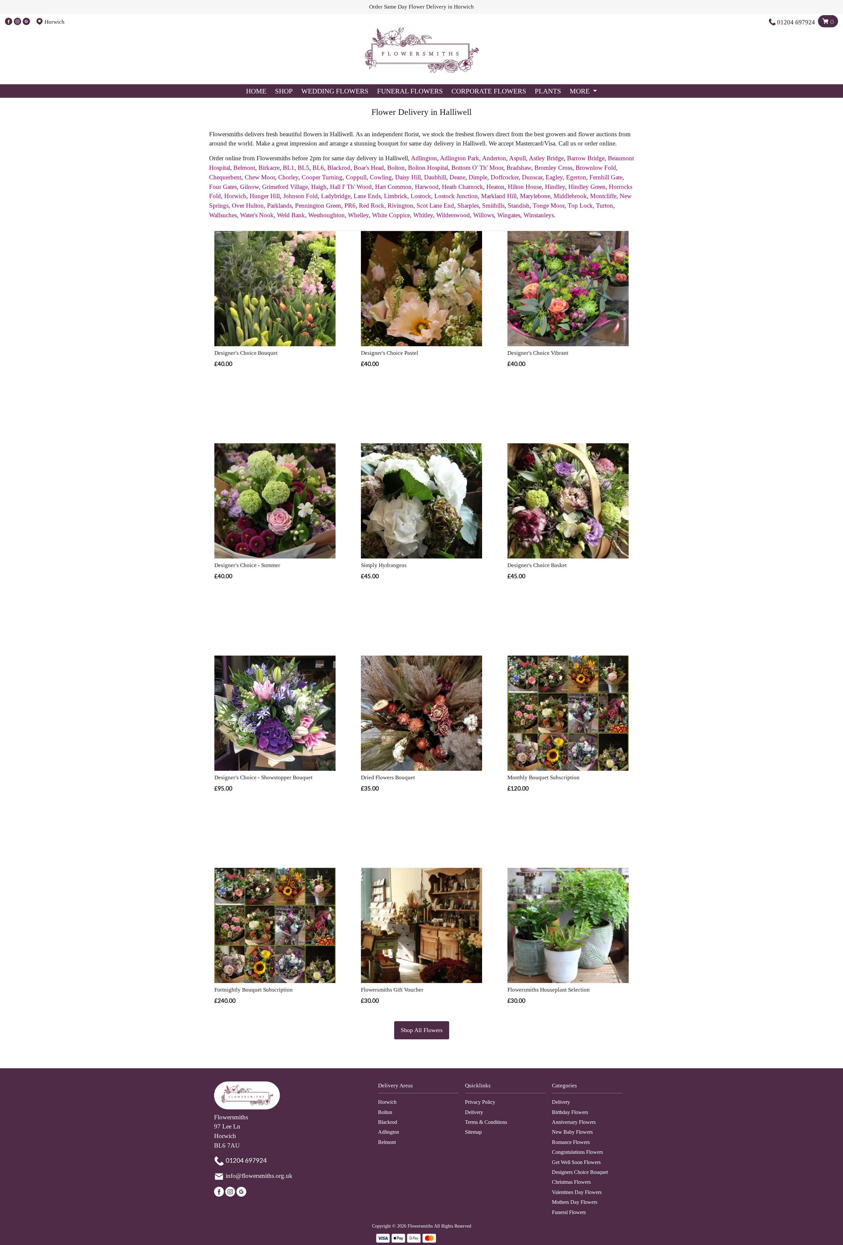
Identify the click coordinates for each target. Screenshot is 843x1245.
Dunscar (532, 177)
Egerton (576, 177)
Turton (604, 205)
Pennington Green (318, 205)
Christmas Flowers (571, 1182)
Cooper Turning (322, 177)
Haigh (319, 186)
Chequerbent (225, 177)
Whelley (358, 215)
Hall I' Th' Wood (351, 186)
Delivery (474, 1112)
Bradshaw (518, 167)
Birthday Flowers (570, 1112)
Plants (548, 91)
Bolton (396, 167)
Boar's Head (369, 167)
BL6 (318, 167)
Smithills (493, 205)
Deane (457, 177)
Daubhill (435, 177)
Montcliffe (603, 196)
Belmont (244, 167)
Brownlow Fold (596, 167)
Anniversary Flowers (574, 1122)
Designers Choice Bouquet (580, 1172)
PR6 (350, 205)
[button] (421, 1087)
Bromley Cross (553, 167)
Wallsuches (223, 215)
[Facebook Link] (8, 22)
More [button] (580, 91)
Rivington (400, 205)
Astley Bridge (546, 158)
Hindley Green (587, 186)
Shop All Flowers (422, 1030)
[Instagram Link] (17, 22)
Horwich (235, 196)
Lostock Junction (456, 196)
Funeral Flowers (410, 91)
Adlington (424, 158)
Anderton (494, 158)
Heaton (495, 186)
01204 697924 (796, 22)
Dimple (478, 177)
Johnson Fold (300, 196)
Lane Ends (367, 196)
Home (256, 91)
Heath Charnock (462, 186)
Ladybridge (335, 196)
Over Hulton (248, 205)
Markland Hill (499, 196)
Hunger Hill (265, 196)
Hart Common (393, 186)
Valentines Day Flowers (577, 1192)
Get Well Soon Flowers (576, 1162)
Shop (284, 91)
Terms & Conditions (486, 1122)
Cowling (381, 177)
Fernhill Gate (605, 177)
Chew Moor (260, 177)
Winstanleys (539, 215)
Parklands (279, 205)
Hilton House (525, 186)
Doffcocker (505, 177)
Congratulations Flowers (577, 1152)
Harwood (427, 186)
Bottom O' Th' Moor (477, 167)
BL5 (303, 167)
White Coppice (391, 215)
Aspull (517, 158)
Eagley (554, 177)
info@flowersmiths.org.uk (259, 1175)
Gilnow (249, 186)
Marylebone (535, 196)
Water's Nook (257, 215)
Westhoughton (326, 215)
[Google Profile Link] (26, 22)
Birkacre (269, 167)
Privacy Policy (480, 1102)
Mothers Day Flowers (574, 1202)
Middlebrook (570, 196)
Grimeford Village (285, 186)
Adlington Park (459, 158)
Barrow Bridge (586, 158)
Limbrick (395, 196)
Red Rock (371, 205)
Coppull (356, 177)
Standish (519, 205)
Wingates (508, 215)
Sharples (468, 205)
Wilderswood (453, 215)
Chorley (288, 177)
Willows (483, 215)
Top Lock (580, 205)
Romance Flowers (571, 1142)
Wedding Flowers (334, 91)
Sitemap (473, 1132)
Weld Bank (291, 215)
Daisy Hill (408, 177)
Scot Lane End (435, 205)
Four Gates (223, 186)
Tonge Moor (548, 205)
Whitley (423, 215)
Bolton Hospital (428, 167)
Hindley (555, 186)
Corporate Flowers (488, 91)
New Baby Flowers (572, 1132)
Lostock (421, 196)
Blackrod (338, 167)
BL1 (288, 167)
